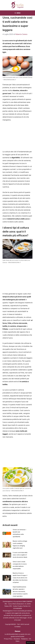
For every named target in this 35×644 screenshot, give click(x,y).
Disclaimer (17, 639)
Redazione (24, 639)
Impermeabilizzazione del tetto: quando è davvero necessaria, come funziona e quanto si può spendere (20, 591)
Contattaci (17, 626)
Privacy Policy (8, 639)
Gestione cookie (30, 642)
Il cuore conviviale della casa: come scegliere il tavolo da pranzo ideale (20, 555)
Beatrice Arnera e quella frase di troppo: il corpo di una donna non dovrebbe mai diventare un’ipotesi (20, 577)
